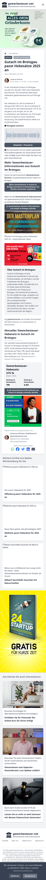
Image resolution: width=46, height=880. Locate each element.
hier (29, 353)
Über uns (15, 841)
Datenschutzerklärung (22, 870)
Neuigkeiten (13, 53)
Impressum (39, 841)
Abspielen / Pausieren (23, 145)
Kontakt (5, 841)
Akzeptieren (30, 876)
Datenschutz (26, 841)
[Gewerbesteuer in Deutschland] (5, 53)
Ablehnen (15, 876)
